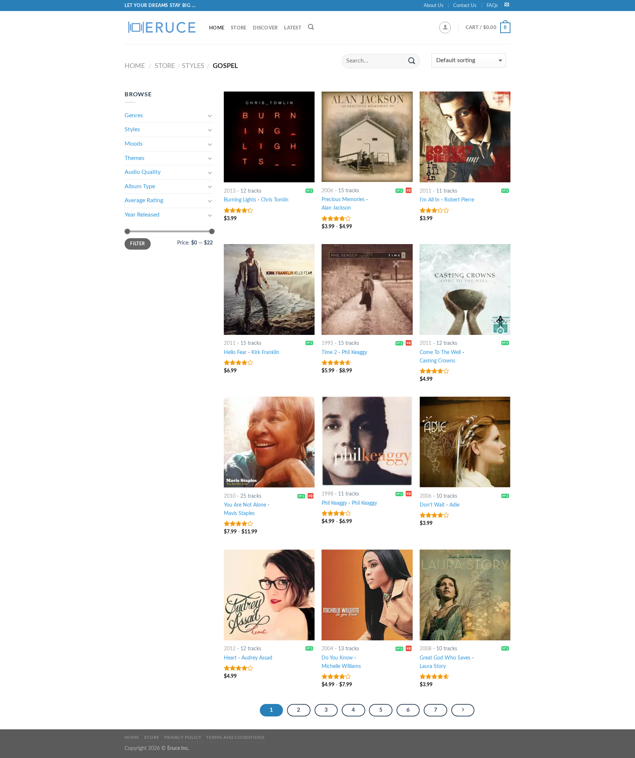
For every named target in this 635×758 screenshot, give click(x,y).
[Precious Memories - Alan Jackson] (367, 137)
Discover (265, 28)
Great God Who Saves (445, 658)
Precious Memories (343, 199)
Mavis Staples (239, 513)
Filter (137, 244)
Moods (134, 144)
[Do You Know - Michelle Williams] (367, 595)
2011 (425, 191)
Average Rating (144, 200)
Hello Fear (235, 352)
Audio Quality (143, 172)
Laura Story (433, 666)
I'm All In (430, 200)
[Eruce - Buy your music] (161, 27)
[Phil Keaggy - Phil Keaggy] (367, 441)
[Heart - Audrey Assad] (269, 595)
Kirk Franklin (265, 352)
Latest (292, 28)
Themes (134, 158)
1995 (327, 343)
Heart (230, 658)
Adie (454, 505)
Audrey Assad (256, 658)
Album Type (140, 186)
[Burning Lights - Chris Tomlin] (269, 137)
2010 (230, 496)
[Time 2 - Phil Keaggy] (367, 289)
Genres (134, 115)
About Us (434, 5)
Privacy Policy (182, 737)
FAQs (492, 5)
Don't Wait (432, 505)
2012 (230, 648)
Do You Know (337, 658)
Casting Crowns (437, 361)
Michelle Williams (341, 666)
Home (216, 28)
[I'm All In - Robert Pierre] (465, 137)
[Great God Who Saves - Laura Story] (465, 595)
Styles (193, 65)
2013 (230, 191)
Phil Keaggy (354, 352)
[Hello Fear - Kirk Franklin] (269, 289)
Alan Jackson (336, 208)
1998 (327, 494)
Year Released (142, 215)
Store (238, 28)
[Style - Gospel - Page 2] (463, 710)
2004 (327, 648)
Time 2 (329, 352)
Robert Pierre (459, 200)
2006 (327, 190)
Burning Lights (240, 200)
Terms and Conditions (235, 737)
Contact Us (465, 5)
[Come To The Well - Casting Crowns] (465, 289)
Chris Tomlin (274, 200)
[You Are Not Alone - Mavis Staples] (269, 442)
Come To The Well (440, 352)
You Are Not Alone (245, 505)
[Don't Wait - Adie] (465, 442)
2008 (425, 648)
